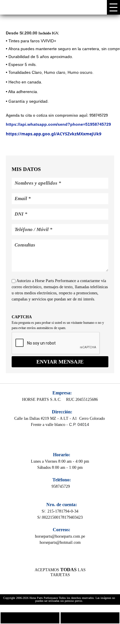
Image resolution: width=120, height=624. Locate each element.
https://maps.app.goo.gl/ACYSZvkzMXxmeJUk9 (53, 134)
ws (90, 617)
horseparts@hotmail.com (60, 542)
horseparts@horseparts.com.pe (60, 536)
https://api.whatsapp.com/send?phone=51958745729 (58, 124)
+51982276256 (30, 617)
